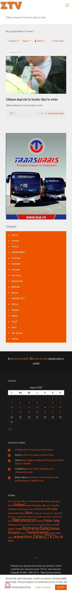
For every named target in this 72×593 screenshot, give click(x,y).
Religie (15, 315)
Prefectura (12, 525)
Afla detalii (45, 501)
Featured (16, 269)
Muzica (15, 292)
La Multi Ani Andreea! (25, 517)
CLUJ (48, 506)
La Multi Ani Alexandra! (42, 513)
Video (10, 537)
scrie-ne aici (40, 358)
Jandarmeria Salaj (16, 513)
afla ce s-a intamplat (30, 501)
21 (45, 412)
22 (53, 412)
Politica (15, 304)
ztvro (11, 540)
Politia (40, 521)
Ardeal (19, 504)
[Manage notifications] (7, 585)
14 (45, 407)
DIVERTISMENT (18, 252)
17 (12, 412)
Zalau (38, 536)
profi (53, 525)
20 (37, 412)
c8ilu (44, 505)
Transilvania (37, 532)
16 (60, 407)
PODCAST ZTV (18, 298)
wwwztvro (23, 536)
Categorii (12, 41)
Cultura (15, 246)
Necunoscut (24, 520)
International (17, 281)
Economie (16, 258)
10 (12, 407)
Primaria (34, 525)
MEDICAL (16, 287)
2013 (9, 501)
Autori (40, 41)
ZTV (17, 449)
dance (25, 509)
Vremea (15, 339)
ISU (44, 509)
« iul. (10, 429)
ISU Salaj (52, 509)
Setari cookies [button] (43, 587)
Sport (14, 327)
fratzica (39, 509)
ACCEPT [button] (61, 587)
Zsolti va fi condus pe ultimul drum (37, 449)
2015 (18, 501)
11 (20, 407)
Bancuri (15, 235)
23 (60, 412)
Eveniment (16, 263)
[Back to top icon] (36, 558)
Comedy (15, 240)
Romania (31, 528)
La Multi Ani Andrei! (43, 517)
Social (14, 321)
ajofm (52, 501)
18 (20, 412)
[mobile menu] (67, 5)
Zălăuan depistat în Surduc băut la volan (32, 99)
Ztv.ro (58, 536)
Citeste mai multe (56, 113)
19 (29, 412)
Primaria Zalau (44, 525)
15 (53, 407)
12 (29, 407)
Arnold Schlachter (33, 505)
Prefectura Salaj (23, 525)
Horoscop (16, 275)
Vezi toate (59, 41)
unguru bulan (54, 533)
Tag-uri (25, 41)
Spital (23, 533)
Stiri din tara (17, 333)
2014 (14, 501)
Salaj (44, 528)
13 (37, 407)
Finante (31, 509)
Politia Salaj (51, 521)
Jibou (28, 512)
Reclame (15, 310)
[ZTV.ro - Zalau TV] (11, 5)
